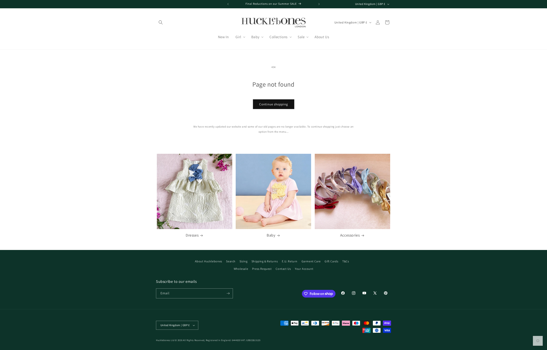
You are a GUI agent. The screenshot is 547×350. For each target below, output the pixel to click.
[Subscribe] (228, 293)
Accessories (350, 235)
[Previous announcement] (228, 4)
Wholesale (241, 269)
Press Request (262, 269)
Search (230, 261)
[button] (160, 22)
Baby (271, 235)
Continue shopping (273, 104)
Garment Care (311, 261)
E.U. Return (289, 261)
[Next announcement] (319, 4)
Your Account (304, 269)
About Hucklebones (208, 261)
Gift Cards (331, 261)
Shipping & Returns (264, 261)
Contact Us (283, 269)
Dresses (192, 235)
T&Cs (345, 261)
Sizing (244, 261)
